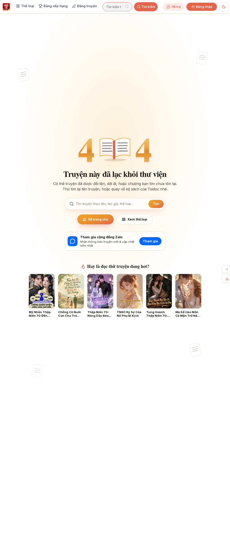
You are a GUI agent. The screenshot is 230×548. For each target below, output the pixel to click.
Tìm (156, 204)
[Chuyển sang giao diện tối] (223, 6)
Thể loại (27, 6)
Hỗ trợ (176, 7)
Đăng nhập (204, 7)
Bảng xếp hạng (56, 6)
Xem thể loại (137, 219)
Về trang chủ (98, 219)
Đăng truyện (87, 6)
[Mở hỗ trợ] (227, 269)
